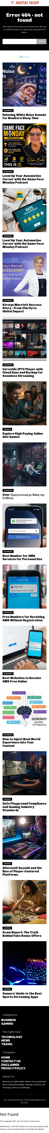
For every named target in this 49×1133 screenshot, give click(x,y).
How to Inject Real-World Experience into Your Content (21, 742)
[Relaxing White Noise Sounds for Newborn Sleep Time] (24, 85)
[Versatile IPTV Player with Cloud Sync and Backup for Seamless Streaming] (24, 339)
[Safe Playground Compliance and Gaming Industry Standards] (24, 773)
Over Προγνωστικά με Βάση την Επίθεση (24, 496)
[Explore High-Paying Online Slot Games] (24, 403)
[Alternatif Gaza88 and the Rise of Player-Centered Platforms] (24, 838)
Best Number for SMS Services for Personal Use (22, 557)
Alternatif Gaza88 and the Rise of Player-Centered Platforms (22, 871)
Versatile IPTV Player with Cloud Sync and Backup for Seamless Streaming (23, 372)
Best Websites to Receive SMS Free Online (22, 679)
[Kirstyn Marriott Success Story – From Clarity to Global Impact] (24, 274)
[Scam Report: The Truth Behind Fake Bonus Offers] (24, 902)
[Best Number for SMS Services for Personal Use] (24, 526)
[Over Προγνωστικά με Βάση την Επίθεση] (24, 464)
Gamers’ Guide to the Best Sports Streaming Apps (22, 995)
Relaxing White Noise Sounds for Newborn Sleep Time (24, 116)
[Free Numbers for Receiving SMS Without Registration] (24, 587)
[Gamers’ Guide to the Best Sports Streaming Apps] (24, 963)
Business (8, 110)
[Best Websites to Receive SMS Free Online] (24, 648)
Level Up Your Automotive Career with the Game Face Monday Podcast (23, 179)
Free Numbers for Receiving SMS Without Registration (24, 618)
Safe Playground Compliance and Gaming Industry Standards (24, 807)
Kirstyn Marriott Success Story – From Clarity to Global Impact (22, 308)
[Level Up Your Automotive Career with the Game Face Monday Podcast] (24, 146)
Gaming (7, 429)
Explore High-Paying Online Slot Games (23, 435)
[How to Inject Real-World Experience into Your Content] (24, 709)
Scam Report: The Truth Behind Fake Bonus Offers (22, 933)
